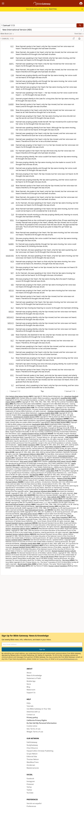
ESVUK (11, 139)
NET (12, 273)
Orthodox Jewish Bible (28, 543)
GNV (12, 151)
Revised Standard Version (22, 547)
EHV (12, 127)
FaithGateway (32, 742)
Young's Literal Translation (57, 566)
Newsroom (31, 690)
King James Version (26, 461)
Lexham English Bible (42, 469)
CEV (12, 98)
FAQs (29, 703)
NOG (12, 238)
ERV (12, 116)
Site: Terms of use (33, 729)
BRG (12, 69)
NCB (12, 261)
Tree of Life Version (47, 556)
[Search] (80, 25)
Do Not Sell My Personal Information (42, 723)
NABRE (11, 244)
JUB (12, 185)
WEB (12, 369)
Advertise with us (33, 712)
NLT (12, 308)
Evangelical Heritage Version (23, 428)
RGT (12, 340)
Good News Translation (53, 447)
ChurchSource (32, 748)
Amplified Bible (66, 398)
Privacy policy (32, 717)
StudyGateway (32, 745)
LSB (12, 203)
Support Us (31, 692)
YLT (12, 385)
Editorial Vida (32, 756)
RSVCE (11, 352)
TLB (12, 214)
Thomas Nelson (33, 759)
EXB (12, 145)
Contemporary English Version (24, 417)
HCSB (12, 168)
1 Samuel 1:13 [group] (7, 39)
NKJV (12, 296)
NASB (12, 250)
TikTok (29, 787)
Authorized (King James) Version (59, 461)
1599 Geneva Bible (71, 437)
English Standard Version (47, 430)
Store (29, 684)
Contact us (31, 714)
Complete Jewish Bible (30, 415)
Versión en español (34, 803)
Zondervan (31, 765)
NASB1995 (10, 256)
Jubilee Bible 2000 (38, 460)
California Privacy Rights (37, 720)
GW (12, 156)
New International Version (45, 506)
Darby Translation (57, 419)
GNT (12, 162)
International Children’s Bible (29, 454)
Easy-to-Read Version (58, 422)
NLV (12, 302)
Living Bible (50, 471)
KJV (12, 191)
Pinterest (30, 784)
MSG (12, 220)
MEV (12, 232)
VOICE (11, 364)
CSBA (12, 81)
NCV (12, 267)
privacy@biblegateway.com (68, 659)
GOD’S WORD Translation (26, 445)
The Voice (65, 560)
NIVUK (11, 290)
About (29, 673)
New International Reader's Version (18, 504)
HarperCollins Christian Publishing (40, 751)
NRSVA (11, 311)
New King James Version (29, 514)
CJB (12, 93)
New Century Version (50, 499)
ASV (12, 52)
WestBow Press (33, 762)
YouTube (30, 793)
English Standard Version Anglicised (34, 434)
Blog (28, 687)
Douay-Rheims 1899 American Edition (59, 420)
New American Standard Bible (40, 491)
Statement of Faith (34, 678)
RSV (12, 346)
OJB (12, 335)
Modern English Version (20, 476)
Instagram (31, 781)
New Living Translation (60, 517)
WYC (12, 375)
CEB (12, 87)
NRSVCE (11, 323)
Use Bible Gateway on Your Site (39, 709)
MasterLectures (33, 768)
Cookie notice (32, 726)
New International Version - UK (36, 510)
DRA (12, 110)
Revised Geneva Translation (29, 545)
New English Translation (62, 501)
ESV (12, 133)
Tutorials (30, 706)
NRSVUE (10, 329)
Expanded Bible (72, 435)
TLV (12, 358)
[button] (80, 3)
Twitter (29, 790)
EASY (12, 122)
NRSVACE (10, 317)
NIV (12, 285)
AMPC (11, 64)
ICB (12, 174)
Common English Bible (46, 413)
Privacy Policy (44, 659)
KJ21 (12, 46)
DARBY (11, 104)
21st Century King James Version (17, 396)
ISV (12, 180)
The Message (34, 475)
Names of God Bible (64, 478)
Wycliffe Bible (20, 566)
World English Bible (24, 564)
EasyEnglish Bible (38, 424)
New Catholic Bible (54, 497)
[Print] (79, 38)
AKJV (12, 197)
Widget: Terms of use (35, 732)
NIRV (12, 279)
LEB (12, 209)
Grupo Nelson (32, 754)
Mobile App (31, 681)
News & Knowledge (34, 675)
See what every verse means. (41, 9)
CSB (12, 75)
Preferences (31, 806)
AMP (12, 58)
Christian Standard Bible (21, 407)
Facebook (30, 778)
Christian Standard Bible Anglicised (60, 411)
